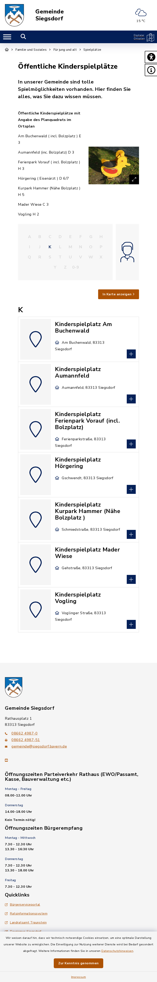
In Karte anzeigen (117, 294)
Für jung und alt (65, 49)
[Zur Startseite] (7, 49)
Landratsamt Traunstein (28, 922)
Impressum (78, 977)
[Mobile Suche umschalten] (23, 37)
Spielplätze (92, 49)
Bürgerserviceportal (25, 904)
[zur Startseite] (14, 15)
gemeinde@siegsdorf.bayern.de (39, 746)
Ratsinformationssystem (28, 913)
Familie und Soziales (31, 49)
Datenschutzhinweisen (117, 951)
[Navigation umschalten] (7, 36)
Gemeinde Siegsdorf (49, 15)
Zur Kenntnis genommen (78, 963)
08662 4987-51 (25, 739)
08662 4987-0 (24, 733)
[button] (151, 57)
